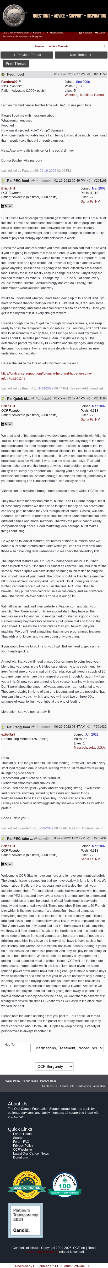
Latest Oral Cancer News (31, 1153)
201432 (101, 726)
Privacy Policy (12, 1080)
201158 (101, 74)
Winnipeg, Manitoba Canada (85, 95)
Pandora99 (43, 181)
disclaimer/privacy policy (41, 1252)
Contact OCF (50, 1086)
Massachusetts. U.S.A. (90, 747)
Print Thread (16, 63)
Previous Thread (29, 55)
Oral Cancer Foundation (16, 32)
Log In (101, 32)
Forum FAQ (21, 1142)
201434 (101, 838)
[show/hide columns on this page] (104, 46)
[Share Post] (88, 74)
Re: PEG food (18, 181)
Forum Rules (30, 1080)
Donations (20, 1157)
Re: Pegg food (18, 727)
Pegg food (15, 74)
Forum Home (22, 1134)
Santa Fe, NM (90, 201)
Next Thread (79, 55)
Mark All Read (48, 1080)
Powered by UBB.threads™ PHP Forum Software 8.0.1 (54, 1266)
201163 (101, 180)
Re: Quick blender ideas (26, 399)
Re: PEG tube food (22, 839)
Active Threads (58, 46)
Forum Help (67, 1086)
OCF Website (22, 1149)
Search (18, 1138)
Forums (37, 32)
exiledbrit (44, 838)
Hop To (9, 1044)
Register (87, 32)
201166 (101, 398)
